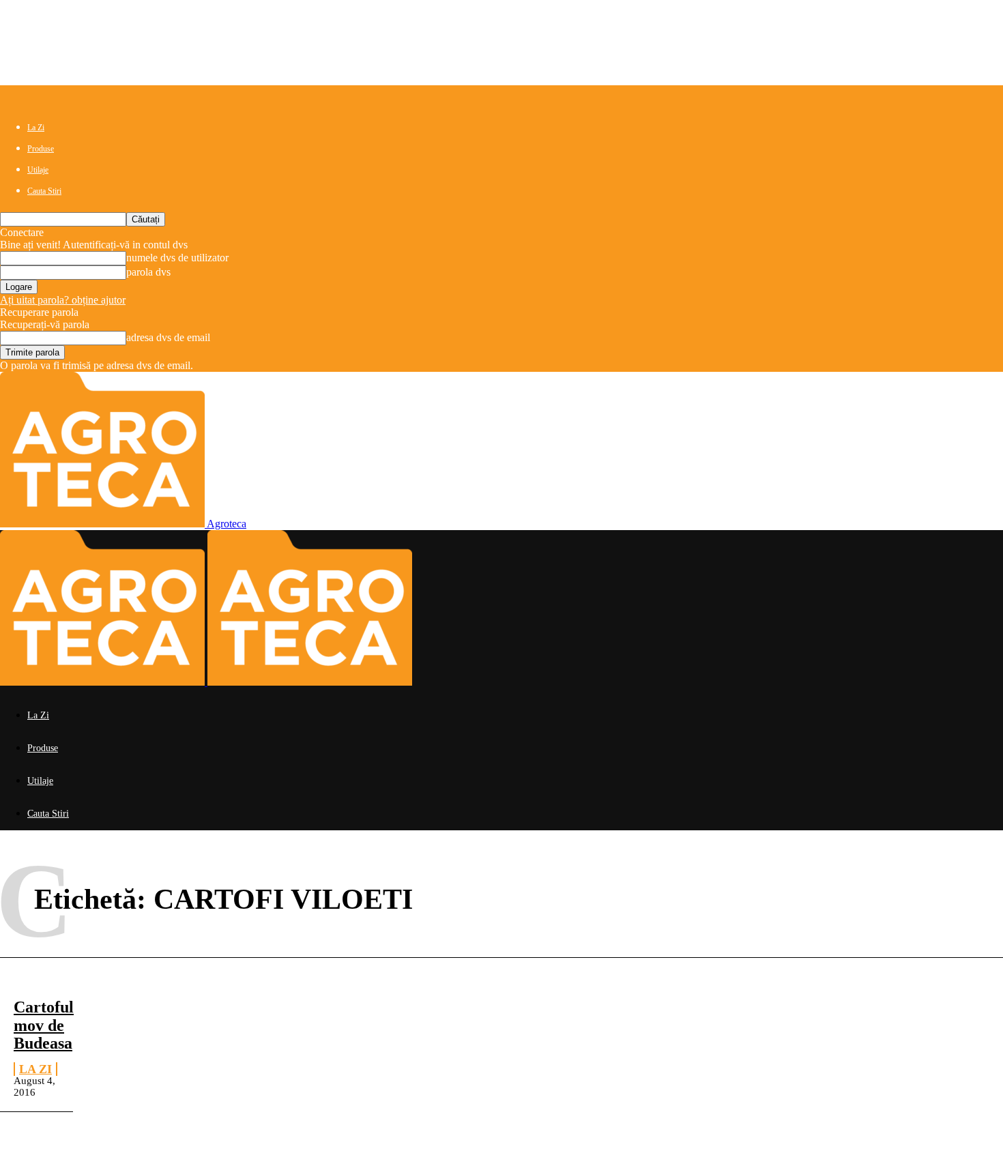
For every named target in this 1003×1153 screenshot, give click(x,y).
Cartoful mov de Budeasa (44, 1025)
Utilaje (37, 170)
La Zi (35, 127)
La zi (35, 1069)
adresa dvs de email (168, 337)
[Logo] (103, 682)
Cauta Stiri (44, 191)
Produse (40, 149)
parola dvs (148, 272)
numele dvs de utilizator (177, 257)
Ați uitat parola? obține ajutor (63, 300)
